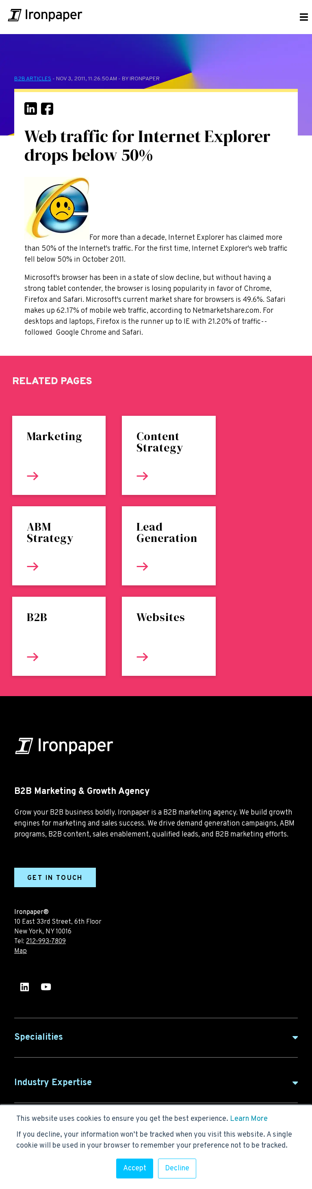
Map (20, 951)
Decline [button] (177, 1168)
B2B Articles (32, 78)
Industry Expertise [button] (53, 1082)
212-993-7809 (46, 941)
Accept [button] (134, 1168)
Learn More (249, 1119)
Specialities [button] (38, 1037)
